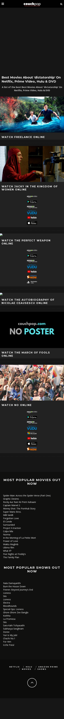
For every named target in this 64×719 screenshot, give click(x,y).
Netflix (14, 667)
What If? (7, 550)
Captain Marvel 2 (11, 505)
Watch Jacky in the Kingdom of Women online (30, 188)
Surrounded (9, 524)
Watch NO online (17, 405)
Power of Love (10, 541)
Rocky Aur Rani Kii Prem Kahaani (19, 502)
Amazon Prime (48, 667)
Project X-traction (12, 528)
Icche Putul (8, 644)
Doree (6, 631)
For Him (7, 641)
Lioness (7, 592)
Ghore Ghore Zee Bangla (15, 612)
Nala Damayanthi (12, 583)
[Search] (61, 4)
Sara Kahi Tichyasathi (14, 625)
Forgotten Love (11, 518)
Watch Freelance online (23, 137)
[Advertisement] (32, 41)
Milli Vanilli (8, 515)
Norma (6, 534)
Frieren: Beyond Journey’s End (18, 589)
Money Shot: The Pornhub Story (19, 508)
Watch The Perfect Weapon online (26, 242)
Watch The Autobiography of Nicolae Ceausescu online (28, 301)
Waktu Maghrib (10, 544)
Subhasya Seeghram (13, 628)
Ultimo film (8, 547)
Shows (41, 669)
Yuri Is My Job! (10, 635)
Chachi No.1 (9, 638)
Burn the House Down (14, 586)
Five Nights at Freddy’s (14, 554)
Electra (6, 602)
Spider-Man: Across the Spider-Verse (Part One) (27, 495)
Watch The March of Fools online (26, 354)
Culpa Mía (8, 531)
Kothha (6, 615)
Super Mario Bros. (12, 511)
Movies (26, 669)
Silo (5, 596)
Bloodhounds (10, 605)
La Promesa (9, 618)
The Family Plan (11, 557)
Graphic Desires (11, 498)
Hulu (29, 667)
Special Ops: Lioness (13, 609)
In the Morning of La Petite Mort (19, 537)
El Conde (7, 521)
